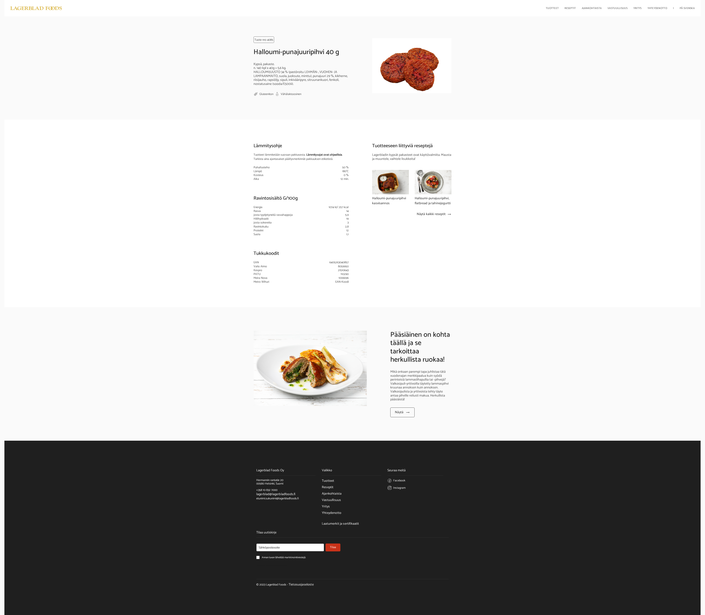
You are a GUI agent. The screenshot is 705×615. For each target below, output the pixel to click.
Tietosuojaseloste (301, 584)
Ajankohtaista (592, 8)
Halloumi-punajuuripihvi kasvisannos (389, 201)
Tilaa (333, 547)
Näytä (399, 412)
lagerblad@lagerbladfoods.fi (275, 494)
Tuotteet (328, 481)
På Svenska (687, 8)
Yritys (326, 506)
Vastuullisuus (618, 8)
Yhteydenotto (657, 8)
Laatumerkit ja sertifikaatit (340, 523)
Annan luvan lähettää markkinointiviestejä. (272, 565)
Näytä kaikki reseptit (431, 214)
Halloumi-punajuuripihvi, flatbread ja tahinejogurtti (433, 201)
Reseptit (570, 8)
